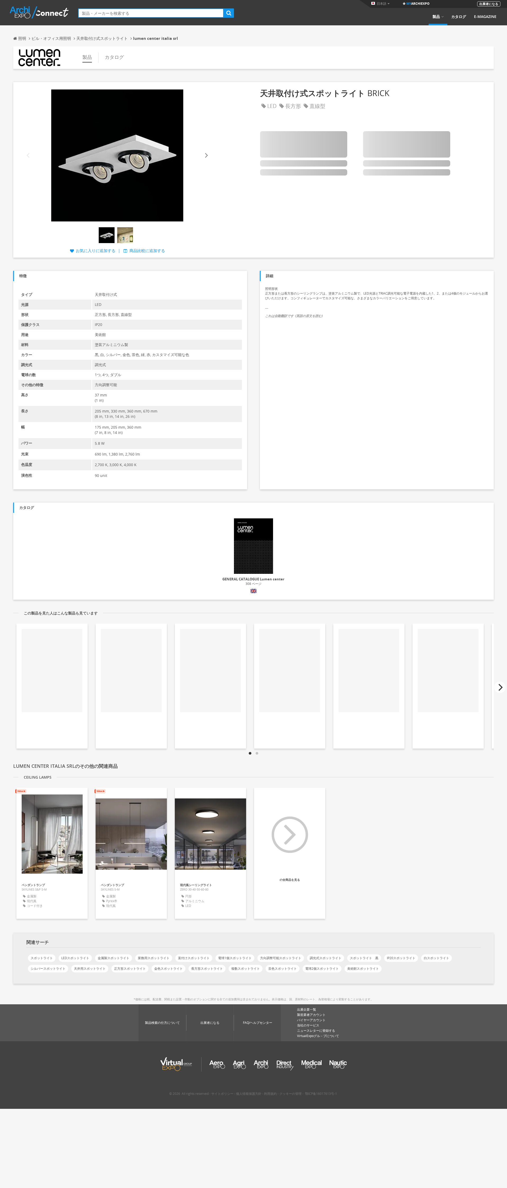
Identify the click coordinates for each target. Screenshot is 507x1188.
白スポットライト (436, 958)
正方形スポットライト (130, 968)
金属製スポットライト (113, 958)
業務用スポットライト (154, 958)
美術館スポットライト (363, 968)
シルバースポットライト (48, 968)
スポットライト (42, 958)
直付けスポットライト (194, 958)
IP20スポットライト (401, 958)
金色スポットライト (168, 968)
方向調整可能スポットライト (280, 958)
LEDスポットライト (75, 958)
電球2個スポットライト (322, 968)
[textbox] (151, 13)
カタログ (458, 16)
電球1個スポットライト (235, 958)
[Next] (206, 155)
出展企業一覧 (306, 1009)
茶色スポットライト (282, 968)
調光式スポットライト (325, 958)
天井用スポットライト (90, 968)
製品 (436, 16)
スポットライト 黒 (364, 958)
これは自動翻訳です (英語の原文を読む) (294, 316)
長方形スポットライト (207, 968)
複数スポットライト (245, 968)
